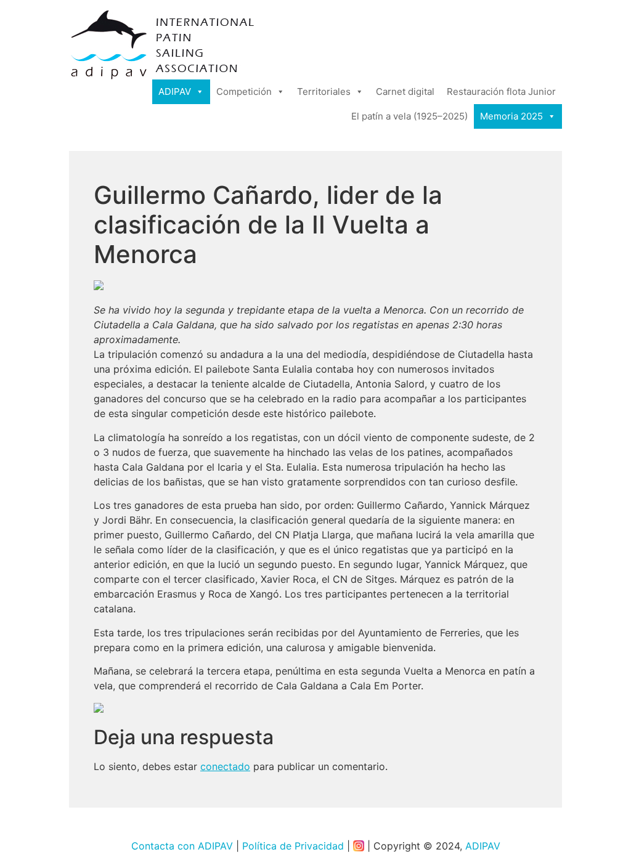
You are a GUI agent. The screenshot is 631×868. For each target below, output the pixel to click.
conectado (225, 766)
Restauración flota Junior (501, 91)
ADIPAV (174, 91)
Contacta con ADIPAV (182, 846)
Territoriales (324, 91)
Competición (244, 91)
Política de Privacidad (293, 846)
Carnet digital (405, 91)
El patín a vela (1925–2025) (409, 116)
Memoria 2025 (511, 116)
